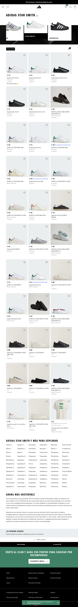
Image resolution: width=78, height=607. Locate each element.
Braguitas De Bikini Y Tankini (10, 464)
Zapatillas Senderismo (21, 460)
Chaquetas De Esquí (33, 475)
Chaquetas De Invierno (33, 460)
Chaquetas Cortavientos (44, 456)
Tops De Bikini (67, 471)
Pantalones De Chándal (56, 472)
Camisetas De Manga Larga (21, 487)
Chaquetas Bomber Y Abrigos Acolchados (32, 456)
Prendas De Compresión (66, 449)
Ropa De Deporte (65, 456)
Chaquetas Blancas (32, 472)
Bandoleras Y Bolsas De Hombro (10, 460)
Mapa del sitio (10, 578)
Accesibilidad (54, 597)
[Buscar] (70, 7)
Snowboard (66, 464)
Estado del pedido (55, 573)
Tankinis (9, 445)
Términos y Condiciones (35, 597)
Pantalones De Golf (56, 479)
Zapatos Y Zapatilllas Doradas (20, 445)
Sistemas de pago (55, 578)
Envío (8, 573)
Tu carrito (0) (57, 544)
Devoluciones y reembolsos (36, 573)
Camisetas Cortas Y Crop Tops (44, 460)
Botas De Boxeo (9, 479)
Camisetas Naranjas (32, 445)
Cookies (52, 592)
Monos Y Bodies (54, 449)
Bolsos (8, 452)
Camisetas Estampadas (21, 479)
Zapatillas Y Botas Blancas (11, 475)
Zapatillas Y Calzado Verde (22, 472)
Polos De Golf (66, 445)
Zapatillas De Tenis (21, 468)
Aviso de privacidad (12, 597)
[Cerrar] (24, 602)
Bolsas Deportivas (9, 456)
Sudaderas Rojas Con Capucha (43, 472)
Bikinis (8, 448)
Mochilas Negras (43, 487)
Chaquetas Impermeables (33, 483)
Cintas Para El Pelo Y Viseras (44, 453)
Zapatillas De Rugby (21, 456)
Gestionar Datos (33, 592)
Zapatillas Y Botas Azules (10, 468)
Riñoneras (65, 452)
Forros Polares (31, 464)
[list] (36, 49)
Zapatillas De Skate (21, 464)
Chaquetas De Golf (33, 479)
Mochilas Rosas (54, 445)
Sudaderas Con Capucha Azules (44, 464)
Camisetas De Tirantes (21, 475)
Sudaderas (65, 467)
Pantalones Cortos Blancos (54, 456)
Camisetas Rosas (32, 449)
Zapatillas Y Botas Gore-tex (10, 487)
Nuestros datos (32, 578)
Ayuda (8, 583)
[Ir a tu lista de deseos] (7, 7)
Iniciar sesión (21, 544)
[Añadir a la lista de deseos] (24, 56)
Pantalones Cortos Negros (56, 464)
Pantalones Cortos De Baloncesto (54, 453)
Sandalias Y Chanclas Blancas (66, 460)
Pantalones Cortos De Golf (56, 460)
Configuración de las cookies (14, 592)
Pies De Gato (10, 483)
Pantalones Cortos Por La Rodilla (55, 468)
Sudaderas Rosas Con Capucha (43, 475)
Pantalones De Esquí (56, 475)
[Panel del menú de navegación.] (3, 7)
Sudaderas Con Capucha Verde (44, 479)
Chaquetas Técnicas (32, 468)
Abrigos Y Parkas (43, 449)
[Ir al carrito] (75, 7)
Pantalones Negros (54, 483)
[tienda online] (39, 7)
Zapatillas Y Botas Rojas (21, 449)
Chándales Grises (32, 453)
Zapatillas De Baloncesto (10, 472)
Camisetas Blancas (20, 483)
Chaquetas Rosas (43, 445)
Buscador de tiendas (34, 583)
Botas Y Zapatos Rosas (22, 453)
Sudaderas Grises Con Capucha (43, 468)
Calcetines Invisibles (54, 487)
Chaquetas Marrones (32, 487)
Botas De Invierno (43, 483)
